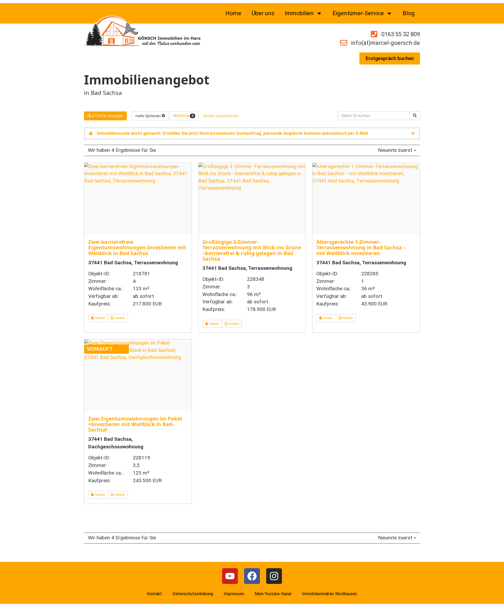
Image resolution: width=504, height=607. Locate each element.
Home (233, 13)
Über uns (263, 13)
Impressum (234, 593)
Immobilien (299, 13)
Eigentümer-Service (358, 13)
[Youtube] (230, 576)
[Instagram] (274, 576)
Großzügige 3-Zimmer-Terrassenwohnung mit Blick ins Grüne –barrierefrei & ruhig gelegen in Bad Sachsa (251, 250)
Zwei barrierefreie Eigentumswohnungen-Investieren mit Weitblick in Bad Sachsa (137, 247)
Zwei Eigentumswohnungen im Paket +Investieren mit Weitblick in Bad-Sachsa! (135, 424)
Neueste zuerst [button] (395, 150)
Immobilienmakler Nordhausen (329, 593)
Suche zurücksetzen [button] (221, 116)
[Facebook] (252, 576)
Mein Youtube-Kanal (273, 593)
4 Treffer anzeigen (107, 116)
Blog (409, 13)
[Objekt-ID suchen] (415, 115)
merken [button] (119, 318)
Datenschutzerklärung (192, 593)
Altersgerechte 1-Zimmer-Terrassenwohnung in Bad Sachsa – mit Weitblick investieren (361, 247)
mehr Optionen (148, 116)
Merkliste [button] (183, 116)
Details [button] (99, 318)
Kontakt (154, 593)
